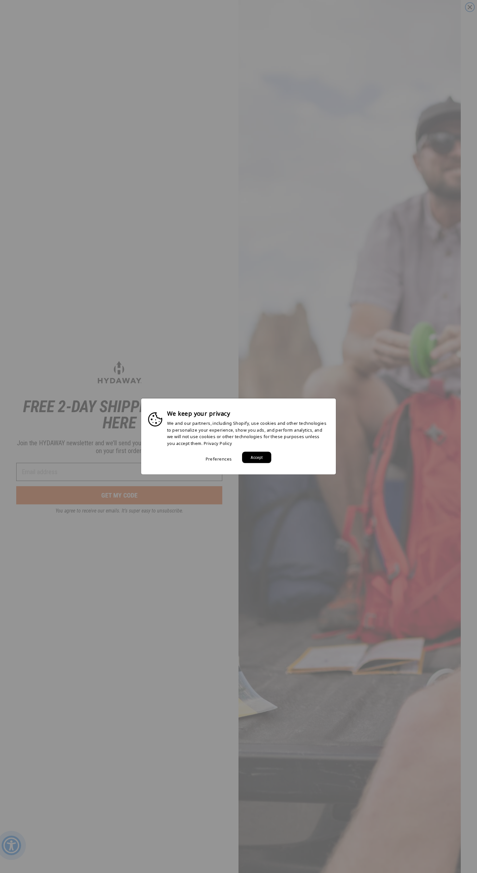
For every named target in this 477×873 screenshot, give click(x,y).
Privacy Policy (218, 443)
